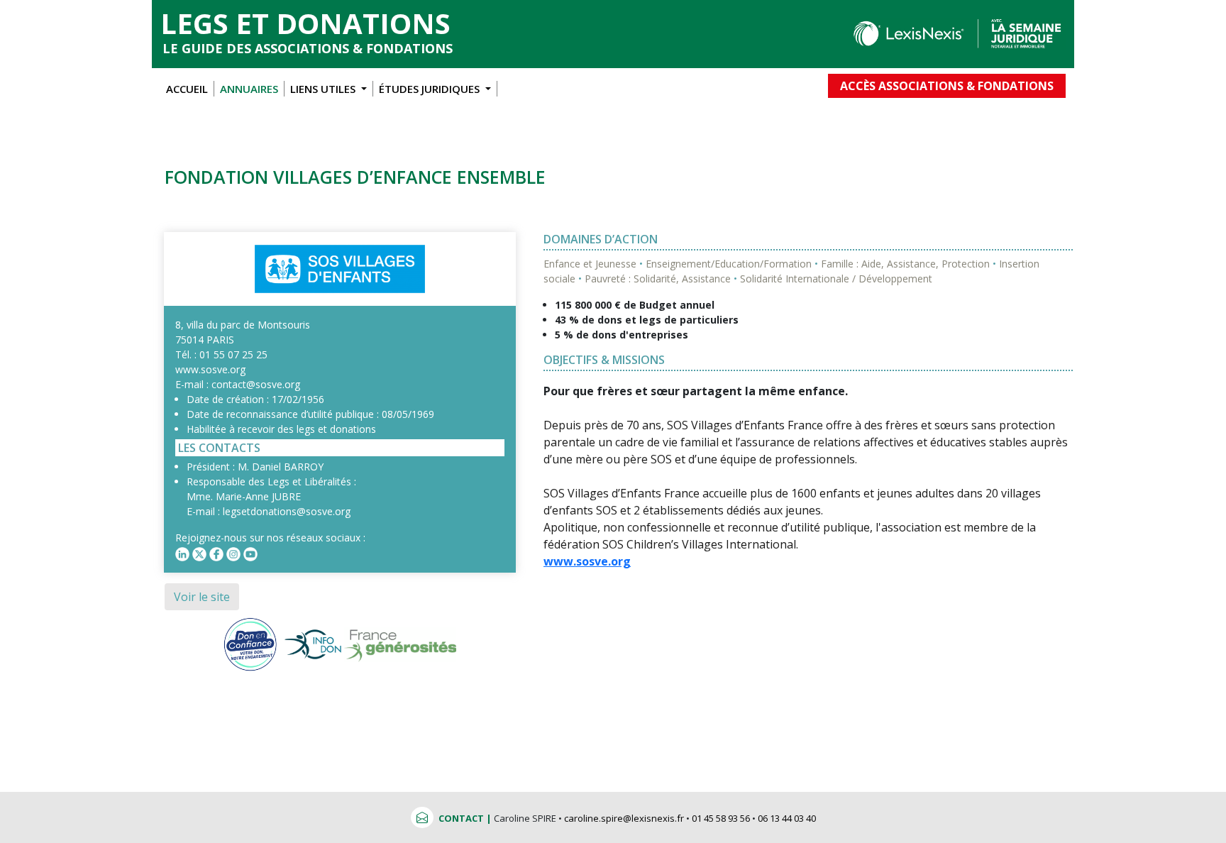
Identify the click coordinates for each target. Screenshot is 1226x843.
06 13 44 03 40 (787, 818)
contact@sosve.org (255, 384)
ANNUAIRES (249, 89)
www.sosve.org (210, 369)
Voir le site (202, 597)
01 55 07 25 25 (233, 354)
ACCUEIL (187, 89)
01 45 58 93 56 (721, 818)
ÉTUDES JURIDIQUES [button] (430, 89)
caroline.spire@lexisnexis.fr (624, 818)
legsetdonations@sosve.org (286, 511)
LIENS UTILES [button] (324, 89)
